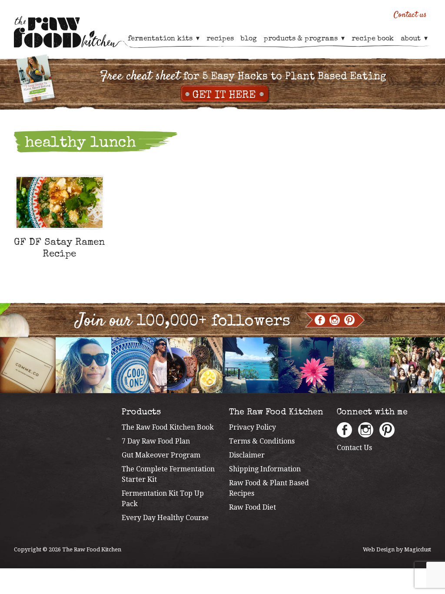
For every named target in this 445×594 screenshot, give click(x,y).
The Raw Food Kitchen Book (168, 427)
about (411, 39)
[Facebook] (320, 320)
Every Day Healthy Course (165, 518)
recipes (220, 39)
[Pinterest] (349, 320)
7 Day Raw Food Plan (156, 441)
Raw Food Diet (252, 507)
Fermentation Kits (160, 39)
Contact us (410, 15)
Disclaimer (247, 455)
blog (249, 39)
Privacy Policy (252, 427)
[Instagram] (334, 320)
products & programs (301, 39)
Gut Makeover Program (161, 455)
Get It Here (224, 95)
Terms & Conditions (262, 441)
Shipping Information (265, 469)
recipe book (373, 39)
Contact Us (354, 448)
